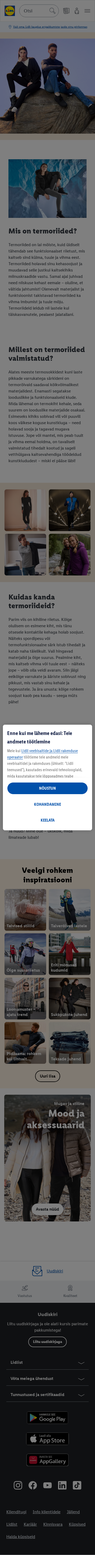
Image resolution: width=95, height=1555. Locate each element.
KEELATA (48, 820)
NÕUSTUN (47, 788)
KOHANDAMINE (47, 804)
